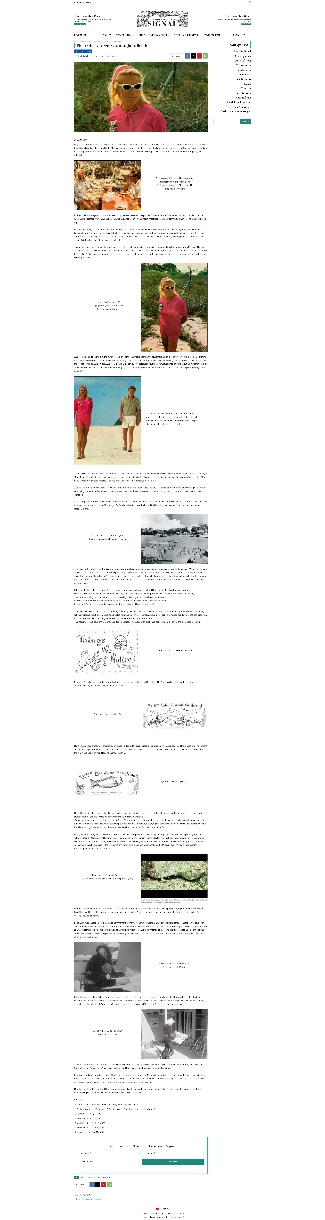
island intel (91, 1177)
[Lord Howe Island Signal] (162, 19)
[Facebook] (187, 56)
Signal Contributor (84, 56)
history (83, 1177)
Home (76, 41)
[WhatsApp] (205, 56)
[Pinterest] (199, 56)
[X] (193, 56)
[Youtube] (157, 1209)
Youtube (164, 1209)
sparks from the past (105, 1177)
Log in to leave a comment (89, 1199)
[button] (242, 35)
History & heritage (86, 41)
